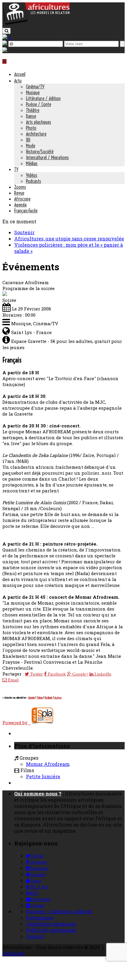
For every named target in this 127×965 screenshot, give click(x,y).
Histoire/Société (39, 151)
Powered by (16, 722)
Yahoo (40, 697)
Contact (35, 936)
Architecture (36, 134)
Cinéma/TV (35, 86)
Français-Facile (26, 211)
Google (31, 697)
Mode (30, 146)
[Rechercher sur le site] (6, 31)
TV (16, 169)
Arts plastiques (38, 122)
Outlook (48, 697)
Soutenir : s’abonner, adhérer (59, 911)
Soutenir (24, 232)
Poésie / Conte (38, 104)
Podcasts (33, 181)
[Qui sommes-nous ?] (4, 50)
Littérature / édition (43, 98)
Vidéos (31, 175)
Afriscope (22, 199)
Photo (31, 128)
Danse (31, 116)
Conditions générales (51, 924)
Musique (33, 92)
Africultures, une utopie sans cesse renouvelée (69, 238)
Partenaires (39, 917)
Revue (19, 193)
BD (28, 140)
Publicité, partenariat (51, 930)
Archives (13, 953)
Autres (58, 697)
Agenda (20, 205)
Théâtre (32, 110)
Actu (18, 81)
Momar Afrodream (48, 764)
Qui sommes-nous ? (37, 793)
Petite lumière (43, 776)
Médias (32, 163)
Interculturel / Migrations (47, 157)
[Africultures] (36, 24)
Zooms (20, 187)
